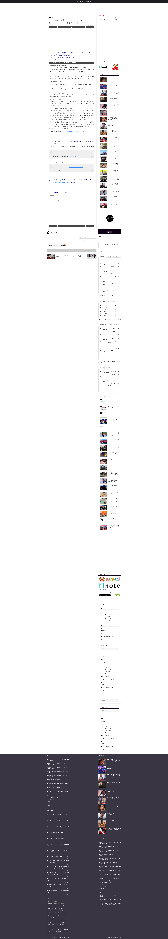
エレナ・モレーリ (50, 915)
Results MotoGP (108, 614)
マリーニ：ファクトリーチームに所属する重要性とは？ (58, 845)
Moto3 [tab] (115, 256)
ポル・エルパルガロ (59, 927)
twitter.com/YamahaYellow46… (76, 167)
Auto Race (101, 8)
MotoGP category (108, 612)
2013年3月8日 (73, 170)
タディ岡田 (49, 922)
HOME (104, 608)
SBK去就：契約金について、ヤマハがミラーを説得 (58, 891)
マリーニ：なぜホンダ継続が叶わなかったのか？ (58, 839)
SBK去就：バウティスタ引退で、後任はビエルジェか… (58, 885)
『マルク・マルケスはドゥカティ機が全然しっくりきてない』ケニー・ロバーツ (58, 867)
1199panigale (50, 901)
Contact (116, 8)
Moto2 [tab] (109, 256)
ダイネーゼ (55, 922)
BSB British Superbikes (108, 627)
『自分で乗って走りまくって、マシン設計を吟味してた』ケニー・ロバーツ (58, 873)
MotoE (103, 630)
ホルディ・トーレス (51, 927)
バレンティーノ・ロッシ (58, 200)
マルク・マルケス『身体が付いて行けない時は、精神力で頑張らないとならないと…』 (58, 815)
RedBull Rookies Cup (107, 636)
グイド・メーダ (61, 917)
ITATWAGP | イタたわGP (84, 1)
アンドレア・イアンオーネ (52, 912)
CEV (103, 633)
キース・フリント (58, 915)
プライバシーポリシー (52, 937)
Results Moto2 (108, 618)
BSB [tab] (113, 241)
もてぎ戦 (64, 905)
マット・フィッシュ (59, 929)
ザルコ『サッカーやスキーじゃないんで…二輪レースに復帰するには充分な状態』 (58, 827)
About (109, 8)
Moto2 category (107, 616)
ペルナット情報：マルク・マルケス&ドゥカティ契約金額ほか (58, 861)
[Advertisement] (71, 40)
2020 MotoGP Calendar (88, 8)
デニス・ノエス (61, 922)
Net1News (62, 903)
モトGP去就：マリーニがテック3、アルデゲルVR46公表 (58, 851)
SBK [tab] (108, 241)
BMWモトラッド (56, 901)
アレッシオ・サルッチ (51, 910)
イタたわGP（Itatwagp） (106, 592)
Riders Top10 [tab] (104, 324)
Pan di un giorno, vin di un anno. (64, 937)
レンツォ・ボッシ (58, 931)
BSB (78, 8)
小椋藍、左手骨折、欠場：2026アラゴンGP (58, 771)
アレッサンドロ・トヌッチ (59, 908)
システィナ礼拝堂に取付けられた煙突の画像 (59, 182)
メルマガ (50, 11)
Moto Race (71, 8)
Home (49, 8)
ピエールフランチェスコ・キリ (61, 924)
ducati (62, 901)
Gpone (51, 200)
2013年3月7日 (73, 156)
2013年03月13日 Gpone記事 (73, 131)
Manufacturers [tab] (114, 324)
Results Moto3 (108, 621)
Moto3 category (107, 620)
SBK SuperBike (106, 625)
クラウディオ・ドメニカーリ (52, 917)
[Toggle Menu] (2, 1)
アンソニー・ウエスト (60, 910)
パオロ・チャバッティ (51, 924)
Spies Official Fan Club (57, 905)
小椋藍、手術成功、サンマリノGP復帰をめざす (58, 833)
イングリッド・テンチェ (61, 912)
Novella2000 (50, 905)
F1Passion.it (50, 903)
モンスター (66, 929)
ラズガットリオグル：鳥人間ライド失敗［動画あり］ (58, 879)
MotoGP (57, 8)
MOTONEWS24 (56, 903)
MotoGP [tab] (102, 241)
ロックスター (66, 931)
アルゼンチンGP (50, 908)
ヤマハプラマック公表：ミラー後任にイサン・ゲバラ (58, 821)
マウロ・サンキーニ (51, 929)
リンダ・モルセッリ (51, 931)
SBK (63, 8)
